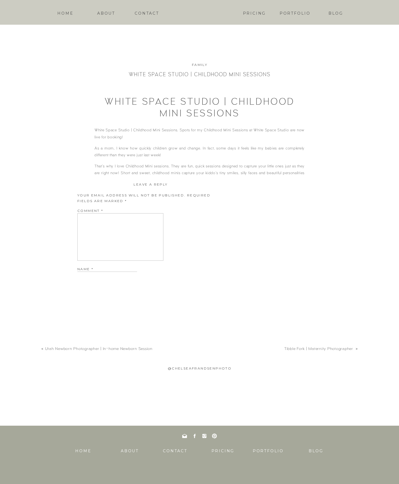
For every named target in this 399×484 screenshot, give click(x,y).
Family (199, 65)
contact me (225, 191)
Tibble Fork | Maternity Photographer (319, 348)
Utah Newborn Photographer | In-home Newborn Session (99, 348)
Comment (90, 211)
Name (85, 269)
